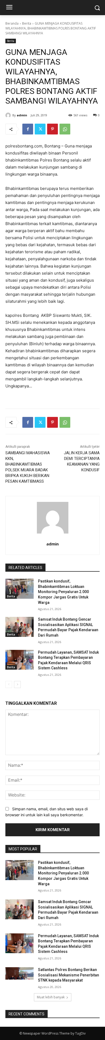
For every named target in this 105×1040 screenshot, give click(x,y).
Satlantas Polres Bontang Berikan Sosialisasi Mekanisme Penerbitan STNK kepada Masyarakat (68, 974)
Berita (26, 23)
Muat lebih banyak (51, 997)
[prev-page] (8, 684)
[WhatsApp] (65, 129)
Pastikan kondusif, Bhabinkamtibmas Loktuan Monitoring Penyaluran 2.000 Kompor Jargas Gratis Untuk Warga (63, 591)
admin (22, 115)
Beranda (12, 23)
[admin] (8, 115)
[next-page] (17, 684)
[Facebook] (27, 129)
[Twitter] (40, 129)
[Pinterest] (52, 129)
